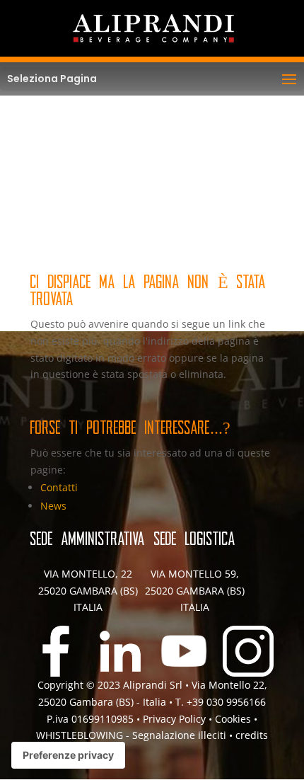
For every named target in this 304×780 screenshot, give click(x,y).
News (53, 505)
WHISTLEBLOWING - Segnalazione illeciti (131, 735)
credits (251, 735)
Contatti (59, 487)
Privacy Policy (174, 718)
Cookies (234, 718)
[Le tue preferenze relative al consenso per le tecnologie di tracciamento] (68, 755)
